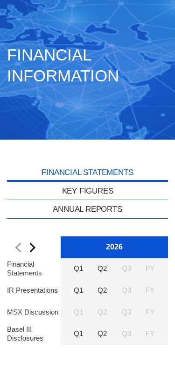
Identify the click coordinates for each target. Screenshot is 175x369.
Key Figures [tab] (87, 190)
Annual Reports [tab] (87, 209)
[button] (17, 247)
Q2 (102, 268)
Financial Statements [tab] (87, 172)
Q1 (78, 268)
